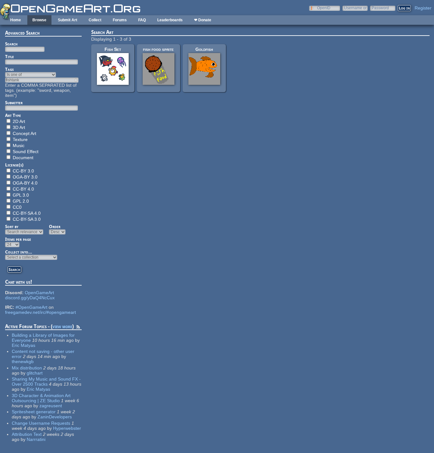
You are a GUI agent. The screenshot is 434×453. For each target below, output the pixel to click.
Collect (95, 20)
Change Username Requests (41, 423)
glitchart (35, 372)
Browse (39, 20)
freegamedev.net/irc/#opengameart (40, 312)
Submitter (14, 102)
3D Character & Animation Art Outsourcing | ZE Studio (41, 398)
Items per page (18, 239)
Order (54, 226)
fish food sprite (158, 49)
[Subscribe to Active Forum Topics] (78, 327)
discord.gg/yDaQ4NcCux (30, 297)
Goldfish (204, 49)
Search (11, 43)
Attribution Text (27, 434)
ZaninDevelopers (54, 416)
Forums (120, 20)
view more (62, 326)
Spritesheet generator (34, 411)
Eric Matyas (23, 345)
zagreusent (50, 405)
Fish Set (113, 49)
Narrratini (36, 439)
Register (423, 7)
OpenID (323, 8)
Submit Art (67, 20)
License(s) (14, 164)
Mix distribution (27, 367)
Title (9, 56)
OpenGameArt (39, 292)
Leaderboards (170, 20)
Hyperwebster (67, 428)
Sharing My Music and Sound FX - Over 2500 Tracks (46, 381)
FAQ (142, 20)
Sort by (11, 226)
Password (380, 8)
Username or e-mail (355, 8)
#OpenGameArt (31, 307)
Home (15, 20)
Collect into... (18, 251)
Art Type (13, 115)
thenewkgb (23, 361)
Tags (9, 69)
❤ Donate (202, 20)
